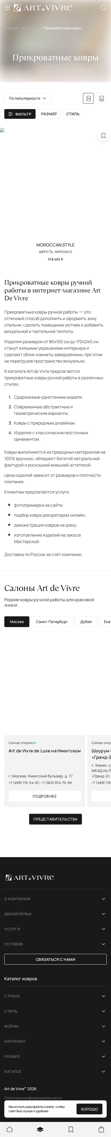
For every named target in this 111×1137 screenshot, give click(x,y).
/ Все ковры (30, 27)
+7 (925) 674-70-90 (56, 783)
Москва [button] (17, 621)
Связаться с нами (55, 959)
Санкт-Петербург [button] (52, 621)
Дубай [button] (86, 621)
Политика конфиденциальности (33, 1097)
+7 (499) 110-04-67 (24, 783)
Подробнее (45, 796)
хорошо (89, 1109)
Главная (11, 27)
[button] (27, 98)
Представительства (55, 819)
